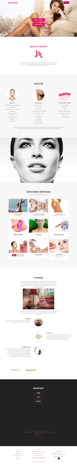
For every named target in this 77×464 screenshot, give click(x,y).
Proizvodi (55, 2)
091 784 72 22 (39, 434)
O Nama (61, 2)
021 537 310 (39, 433)
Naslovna (43, 2)
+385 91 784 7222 (38, 394)
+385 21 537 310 (38, 398)
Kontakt (66, 2)
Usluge (49, 2)
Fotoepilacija (39, 24)
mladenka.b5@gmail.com (38, 402)
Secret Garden (38, 20)
